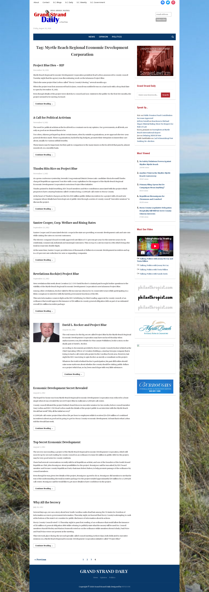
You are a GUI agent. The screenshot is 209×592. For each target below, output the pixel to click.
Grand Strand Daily (104, 571)
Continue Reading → (44, 104)
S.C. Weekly (82, 2)
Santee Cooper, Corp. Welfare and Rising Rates (64, 222)
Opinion (103, 37)
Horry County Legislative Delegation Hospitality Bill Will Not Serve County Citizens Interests (155, 211)
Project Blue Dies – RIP (48, 65)
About (36, 2)
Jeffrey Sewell (143, 121)
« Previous (40, 559)
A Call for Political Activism (52, 117)
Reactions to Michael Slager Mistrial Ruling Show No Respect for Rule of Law (155, 124)
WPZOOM (126, 587)
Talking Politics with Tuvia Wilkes (154, 270)
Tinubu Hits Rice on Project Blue (55, 168)
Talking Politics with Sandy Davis (154, 274)
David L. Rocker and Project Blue (84, 325)
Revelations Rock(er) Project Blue (56, 274)
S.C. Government (97, 2)
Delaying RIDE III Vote (152, 135)
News (92, 37)
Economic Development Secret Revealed (60, 388)
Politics (117, 37)
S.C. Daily (69, 2)
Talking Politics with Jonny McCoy (154, 265)
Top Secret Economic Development (57, 442)
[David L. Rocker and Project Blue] (46, 332)
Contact (46, 2)
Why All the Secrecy (46, 502)
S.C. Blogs (57, 2)
